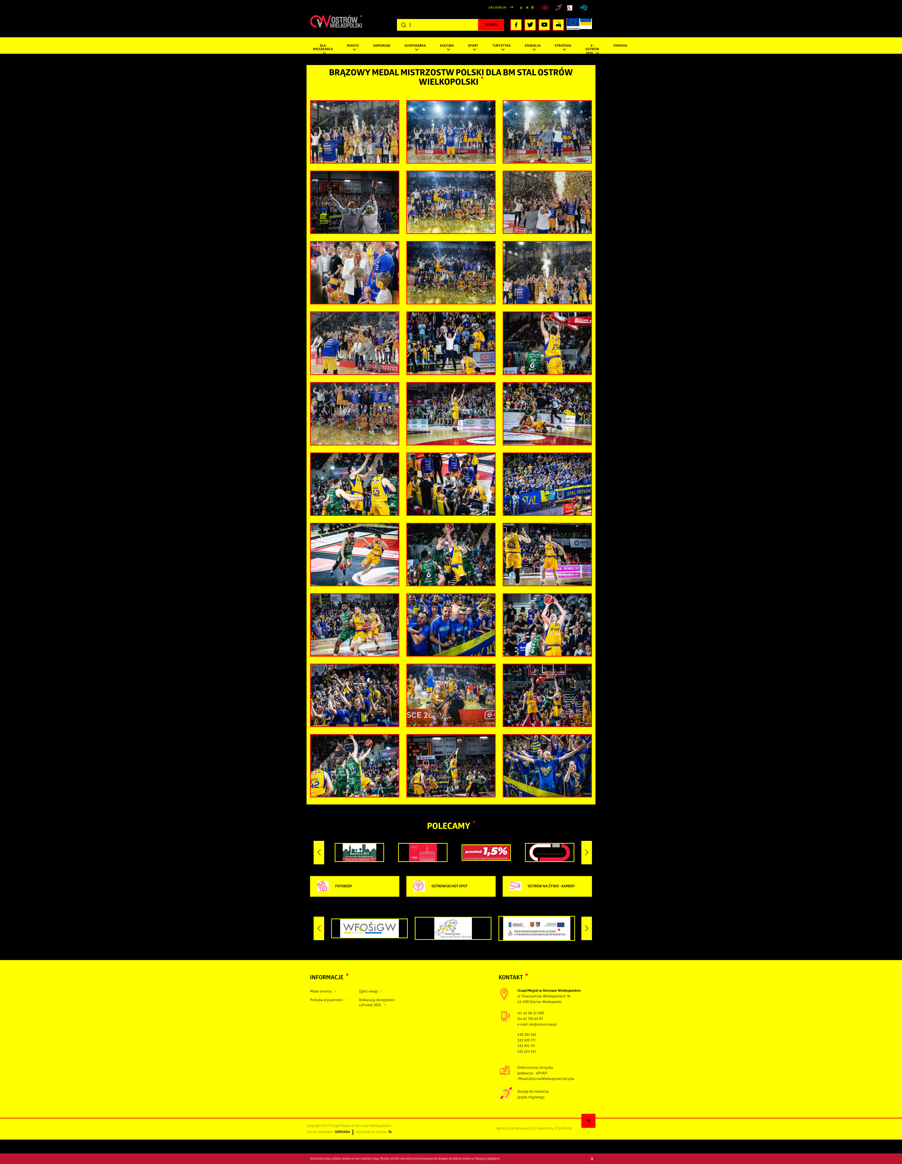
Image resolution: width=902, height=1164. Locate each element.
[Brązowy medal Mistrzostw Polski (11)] (355, 555)
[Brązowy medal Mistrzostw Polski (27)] (451, 273)
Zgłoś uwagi (368, 992)
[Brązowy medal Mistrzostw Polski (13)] (547, 555)
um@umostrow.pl (542, 1025)
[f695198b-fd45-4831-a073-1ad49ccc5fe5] (355, 414)
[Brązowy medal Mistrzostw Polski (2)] (547, 343)
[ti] (532, 1129)
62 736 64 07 (533, 1019)
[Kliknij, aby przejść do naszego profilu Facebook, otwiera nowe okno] (516, 25)
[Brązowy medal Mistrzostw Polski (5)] (355, 484)
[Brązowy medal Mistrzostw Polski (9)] (547, 132)
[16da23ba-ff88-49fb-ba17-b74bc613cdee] (355, 273)
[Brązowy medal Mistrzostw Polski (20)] (547, 695)
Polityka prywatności (326, 1000)
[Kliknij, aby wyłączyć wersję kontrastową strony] (545, 8)
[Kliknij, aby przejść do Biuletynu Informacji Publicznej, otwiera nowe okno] (558, 25)
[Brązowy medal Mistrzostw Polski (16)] (451, 625)
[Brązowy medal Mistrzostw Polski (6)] (451, 132)
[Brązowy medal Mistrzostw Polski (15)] (547, 625)
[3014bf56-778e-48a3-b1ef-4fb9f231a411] (547, 202)
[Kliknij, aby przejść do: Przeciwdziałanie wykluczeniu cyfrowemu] (570, 8)
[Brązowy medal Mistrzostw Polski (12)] (451, 555)
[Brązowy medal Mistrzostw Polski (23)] (547, 766)
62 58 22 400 (533, 1013)
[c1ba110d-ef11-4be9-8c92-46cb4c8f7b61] (355, 132)
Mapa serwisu (321, 992)
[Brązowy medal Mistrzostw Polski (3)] (547, 414)
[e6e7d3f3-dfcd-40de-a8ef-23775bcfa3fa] (547, 273)
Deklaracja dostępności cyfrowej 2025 (377, 1002)
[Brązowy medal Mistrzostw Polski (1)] (451, 343)
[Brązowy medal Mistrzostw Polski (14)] (355, 625)
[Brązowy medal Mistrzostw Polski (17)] (355, 695)
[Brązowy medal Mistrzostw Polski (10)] (547, 484)
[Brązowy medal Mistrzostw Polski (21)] (355, 766)
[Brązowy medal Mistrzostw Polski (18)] (451, 695)
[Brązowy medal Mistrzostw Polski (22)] (451, 766)
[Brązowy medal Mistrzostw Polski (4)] (451, 414)
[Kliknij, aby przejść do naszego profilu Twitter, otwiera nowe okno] (530, 25)
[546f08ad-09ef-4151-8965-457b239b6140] (355, 343)
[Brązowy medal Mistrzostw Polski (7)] (451, 484)
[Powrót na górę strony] (588, 1121)
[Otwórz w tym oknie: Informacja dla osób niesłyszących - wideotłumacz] (506, 1100)
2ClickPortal (563, 1129)
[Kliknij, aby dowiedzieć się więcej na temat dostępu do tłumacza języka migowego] (559, 7)
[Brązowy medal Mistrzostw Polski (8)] (355, 202)
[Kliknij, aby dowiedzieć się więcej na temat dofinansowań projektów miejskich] (573, 25)
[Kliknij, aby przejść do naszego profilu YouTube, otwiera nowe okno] (544, 25)
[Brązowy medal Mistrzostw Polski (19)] (451, 202)
